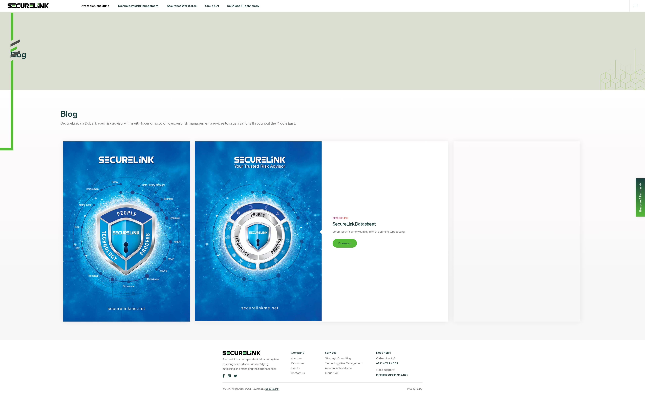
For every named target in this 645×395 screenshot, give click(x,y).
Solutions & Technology (243, 6)
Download (344, 243)
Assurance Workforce (182, 6)
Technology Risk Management (138, 6)
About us (296, 358)
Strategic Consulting (95, 6)
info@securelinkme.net (392, 374)
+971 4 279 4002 (387, 363)
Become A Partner (640, 199)
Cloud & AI (212, 6)
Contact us (298, 373)
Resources (297, 363)
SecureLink (271, 388)
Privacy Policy (414, 388)
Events (295, 368)
